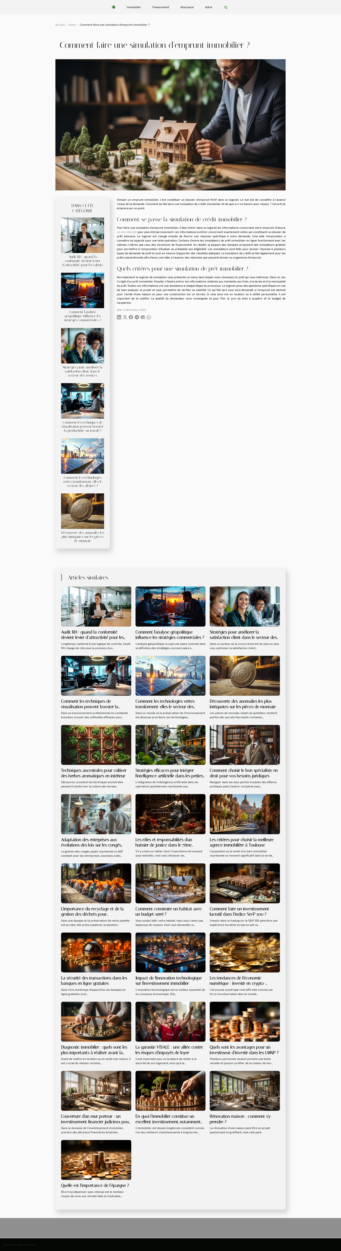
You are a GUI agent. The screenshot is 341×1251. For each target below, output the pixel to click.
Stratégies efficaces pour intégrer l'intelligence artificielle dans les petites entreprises (169, 776)
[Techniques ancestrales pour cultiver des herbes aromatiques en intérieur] (96, 744)
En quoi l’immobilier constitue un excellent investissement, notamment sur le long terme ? (168, 1122)
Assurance (187, 7)
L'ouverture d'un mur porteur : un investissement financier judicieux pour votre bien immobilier (95, 1122)
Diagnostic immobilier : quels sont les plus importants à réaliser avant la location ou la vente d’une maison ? (94, 1052)
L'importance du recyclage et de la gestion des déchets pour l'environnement (92, 914)
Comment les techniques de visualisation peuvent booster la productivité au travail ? (83, 426)
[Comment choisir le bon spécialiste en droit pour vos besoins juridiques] (245, 744)
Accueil (60, 24)
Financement (160, 7)
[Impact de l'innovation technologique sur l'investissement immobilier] (171, 952)
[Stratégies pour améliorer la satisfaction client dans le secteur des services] (82, 345)
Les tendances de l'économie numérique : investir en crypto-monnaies (238, 983)
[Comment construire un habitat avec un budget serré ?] (171, 883)
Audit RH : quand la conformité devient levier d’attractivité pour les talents (82, 261)
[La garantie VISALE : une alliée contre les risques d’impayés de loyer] (171, 1021)
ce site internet (127, 231)
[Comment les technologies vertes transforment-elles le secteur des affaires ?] (82, 455)
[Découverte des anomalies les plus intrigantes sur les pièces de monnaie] (82, 510)
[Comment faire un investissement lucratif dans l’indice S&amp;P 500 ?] (245, 883)
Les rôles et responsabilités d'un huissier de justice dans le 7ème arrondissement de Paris (164, 845)
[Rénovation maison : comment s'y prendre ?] (245, 1090)
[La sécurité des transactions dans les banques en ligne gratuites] (96, 952)
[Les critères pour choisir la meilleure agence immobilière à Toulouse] (245, 813)
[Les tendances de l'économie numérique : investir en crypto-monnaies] (245, 952)
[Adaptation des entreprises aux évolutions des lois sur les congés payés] (96, 813)
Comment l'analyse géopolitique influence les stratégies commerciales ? (82, 316)
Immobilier (134, 7)
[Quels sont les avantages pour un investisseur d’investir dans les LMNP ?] (245, 1021)
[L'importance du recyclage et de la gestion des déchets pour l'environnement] (96, 883)
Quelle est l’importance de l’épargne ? (95, 1185)
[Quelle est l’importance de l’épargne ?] (96, 1159)
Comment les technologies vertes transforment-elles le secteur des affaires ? (82, 482)
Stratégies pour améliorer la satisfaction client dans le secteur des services (82, 371)
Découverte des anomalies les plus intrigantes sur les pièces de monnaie (82, 537)
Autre (208, 7)
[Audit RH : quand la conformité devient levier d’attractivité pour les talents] (82, 235)
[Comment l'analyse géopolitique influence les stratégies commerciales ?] (82, 290)
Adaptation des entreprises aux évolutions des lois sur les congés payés (91, 845)
